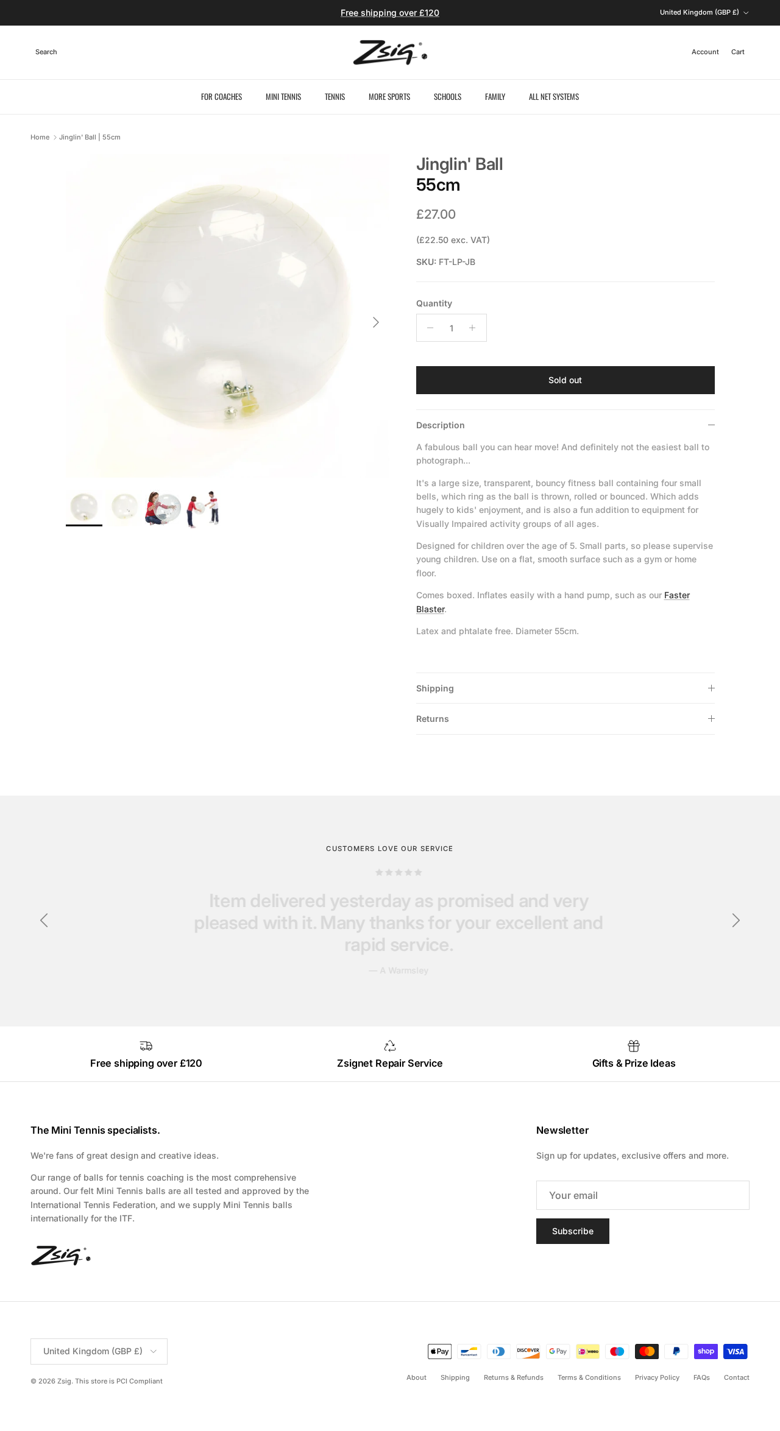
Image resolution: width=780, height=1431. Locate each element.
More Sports (389, 96)
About (416, 1377)
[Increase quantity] (475, 327)
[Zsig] (390, 52)
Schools (447, 96)
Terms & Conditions (589, 1377)
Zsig (64, 1381)
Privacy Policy (657, 1377)
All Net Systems (554, 96)
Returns (432, 718)
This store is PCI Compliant (119, 1381)
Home (39, 137)
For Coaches (221, 96)
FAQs (701, 1377)
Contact (737, 1377)
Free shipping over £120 (390, 12)
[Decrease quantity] (427, 327)
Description (440, 425)
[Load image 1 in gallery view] (227, 316)
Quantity (434, 303)
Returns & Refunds (514, 1377)
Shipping (435, 688)
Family (495, 96)
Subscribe (573, 1231)
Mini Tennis (283, 96)
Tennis (335, 96)
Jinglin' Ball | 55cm (90, 137)
